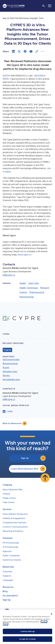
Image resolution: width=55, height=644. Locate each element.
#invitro (6, 375)
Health (22, 283)
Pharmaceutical (37, 292)
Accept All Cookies (27, 639)
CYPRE (9, 411)
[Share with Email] (31, 51)
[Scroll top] (45, 477)
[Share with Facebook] (25, 51)
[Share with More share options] (43, 51)
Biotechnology (26, 296)
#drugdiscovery (10, 371)
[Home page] (14, 6)
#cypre (6, 367)
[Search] (43, 6)
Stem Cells (33, 283)
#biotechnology (10, 363)
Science (23, 292)
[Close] (51, 614)
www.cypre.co (24, 254)
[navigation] (49, 6)
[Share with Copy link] (37, 51)
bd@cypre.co (9, 275)
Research (44, 287)
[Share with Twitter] (19, 51)
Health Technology (28, 287)
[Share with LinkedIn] (13, 51)
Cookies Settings (27, 631)
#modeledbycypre (11, 379)
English (7, 350)
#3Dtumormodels (11, 359)
